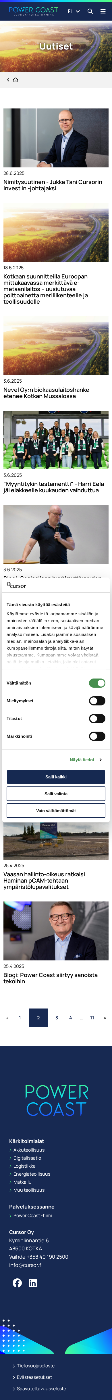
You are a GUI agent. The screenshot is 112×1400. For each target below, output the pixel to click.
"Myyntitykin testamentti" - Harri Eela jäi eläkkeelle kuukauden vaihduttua (53, 487)
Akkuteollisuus (29, 1150)
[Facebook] (17, 1283)
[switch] (97, 700)
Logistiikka (24, 1166)
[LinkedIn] (33, 1283)
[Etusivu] (12, 80)
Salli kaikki (56, 776)
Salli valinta (56, 793)
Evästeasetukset (34, 1377)
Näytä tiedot (82, 759)
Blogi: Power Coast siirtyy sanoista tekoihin (50, 978)
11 (92, 1018)
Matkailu (22, 1182)
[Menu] (103, 11)
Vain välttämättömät (56, 810)
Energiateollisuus (31, 1174)
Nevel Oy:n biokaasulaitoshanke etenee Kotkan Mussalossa (46, 393)
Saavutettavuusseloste (41, 1388)
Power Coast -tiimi (32, 1215)
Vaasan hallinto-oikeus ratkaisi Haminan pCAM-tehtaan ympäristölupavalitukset (44, 880)
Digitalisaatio (27, 1158)
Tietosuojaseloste (35, 1366)
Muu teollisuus (29, 1190)
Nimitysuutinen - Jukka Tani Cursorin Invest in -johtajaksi (52, 185)
